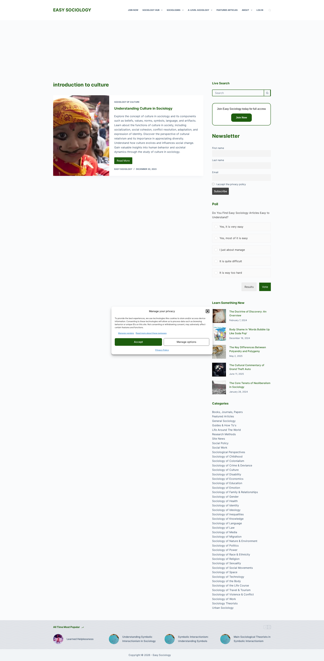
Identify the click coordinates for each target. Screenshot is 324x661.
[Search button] (267, 93)
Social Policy (220, 443)
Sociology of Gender (225, 496)
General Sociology (224, 421)
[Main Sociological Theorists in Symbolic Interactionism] (225, 639)
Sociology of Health (225, 501)
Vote (265, 287)
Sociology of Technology (228, 576)
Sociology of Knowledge (228, 518)
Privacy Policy (162, 350)
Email (215, 172)
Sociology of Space (224, 572)
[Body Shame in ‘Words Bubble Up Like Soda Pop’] (219, 334)
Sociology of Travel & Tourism (231, 590)
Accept (138, 341)
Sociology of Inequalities (228, 514)
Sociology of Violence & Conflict (233, 594)
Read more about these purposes (151, 333)
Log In (259, 10)
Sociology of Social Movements (232, 567)
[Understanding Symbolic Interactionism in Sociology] (114, 639)
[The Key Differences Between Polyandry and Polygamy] (219, 352)
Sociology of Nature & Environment (234, 541)
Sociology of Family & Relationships (235, 492)
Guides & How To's (224, 425)
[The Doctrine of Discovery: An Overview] (219, 316)
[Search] (270, 10)
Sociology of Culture (126, 102)
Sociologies (173, 10)
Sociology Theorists (225, 603)
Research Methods (224, 434)
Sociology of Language (227, 523)
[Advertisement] (162, 45)
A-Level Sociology (198, 10)
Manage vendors (126, 333)
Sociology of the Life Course (230, 585)
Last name (218, 160)
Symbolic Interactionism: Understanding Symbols (193, 639)
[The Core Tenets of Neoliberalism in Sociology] (219, 387)
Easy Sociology (72, 9)
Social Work (219, 447)
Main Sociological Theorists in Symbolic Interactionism (252, 639)
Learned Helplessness (80, 639)
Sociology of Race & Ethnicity (231, 554)
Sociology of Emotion (226, 487)
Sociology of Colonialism (228, 461)
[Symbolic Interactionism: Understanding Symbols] (170, 639)
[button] (207, 311)
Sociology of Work (224, 599)
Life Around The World (226, 430)
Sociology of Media (224, 532)
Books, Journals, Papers (227, 412)
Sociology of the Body (226, 581)
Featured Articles (227, 10)
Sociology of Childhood (227, 456)
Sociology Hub (150, 10)
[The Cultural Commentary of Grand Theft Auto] (219, 370)
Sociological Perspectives (228, 452)
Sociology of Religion (225, 559)
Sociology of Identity (225, 505)
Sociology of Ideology (226, 510)
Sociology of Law (223, 527)
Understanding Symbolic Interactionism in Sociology (139, 639)
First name (218, 148)
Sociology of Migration (226, 536)
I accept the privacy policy (231, 184)
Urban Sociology (223, 607)
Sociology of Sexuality (226, 563)
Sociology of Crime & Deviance (232, 465)
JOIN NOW (133, 10)
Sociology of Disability (226, 474)
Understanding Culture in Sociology (143, 108)
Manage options (186, 341)
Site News (218, 438)
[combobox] (238, 93)
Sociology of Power (224, 550)
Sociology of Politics (225, 545)
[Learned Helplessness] (58, 639)
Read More (124, 161)
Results (249, 287)
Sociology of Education (227, 483)
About (245, 10)
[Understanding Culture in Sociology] (81, 135)
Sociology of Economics (227, 478)
